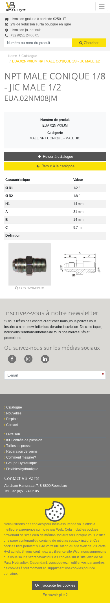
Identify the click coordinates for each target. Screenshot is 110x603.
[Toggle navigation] (101, 6)
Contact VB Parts (21, 478)
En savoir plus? (55, 595)
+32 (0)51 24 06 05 (24, 35)
